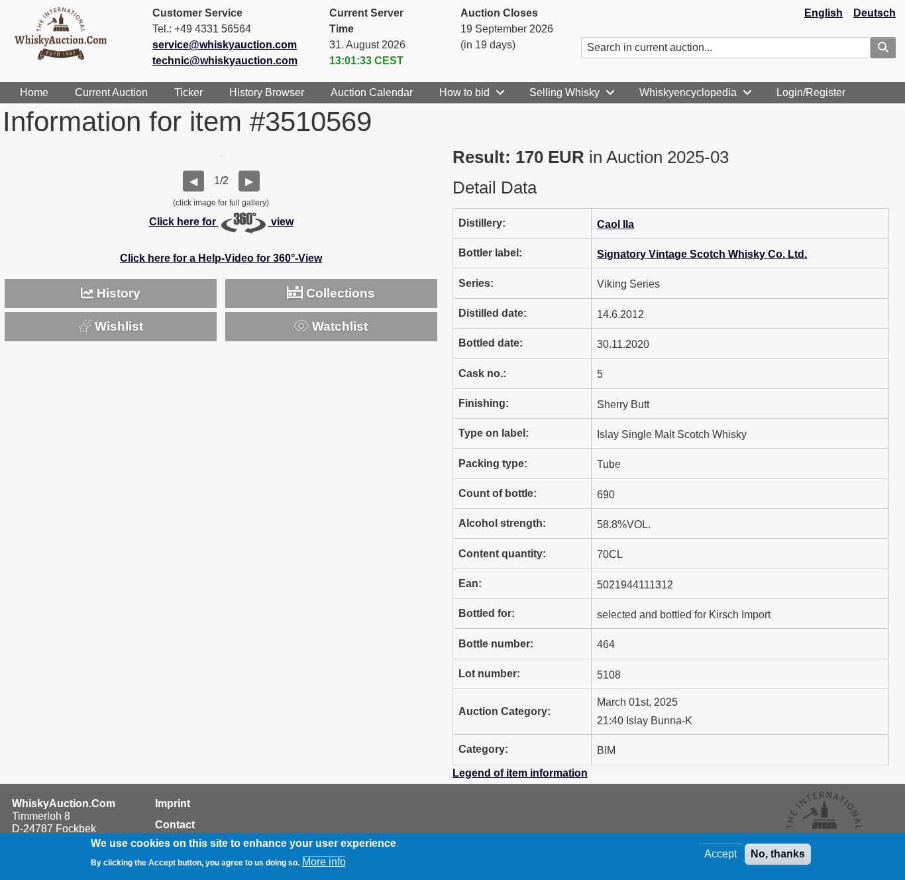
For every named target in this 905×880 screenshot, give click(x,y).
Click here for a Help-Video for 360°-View (221, 258)
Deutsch (874, 13)
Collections (339, 293)
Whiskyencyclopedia (688, 92)
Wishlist (117, 326)
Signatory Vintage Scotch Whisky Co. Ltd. (702, 254)
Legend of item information (520, 773)
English (823, 13)
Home (34, 92)
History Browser (266, 92)
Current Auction (111, 92)
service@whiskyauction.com (224, 44)
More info (324, 861)
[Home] (66, 33)
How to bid (464, 92)
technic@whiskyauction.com (224, 60)
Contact (175, 824)
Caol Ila (615, 224)
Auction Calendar (372, 92)
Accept (720, 853)
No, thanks (778, 853)
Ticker (188, 92)
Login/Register (810, 92)
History (116, 293)
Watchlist (338, 326)
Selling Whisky (564, 92)
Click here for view (221, 221)
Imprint (172, 803)
